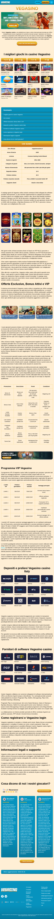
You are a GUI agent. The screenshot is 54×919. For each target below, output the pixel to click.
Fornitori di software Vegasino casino (13, 128)
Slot (46, 59)
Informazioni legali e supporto (11, 135)
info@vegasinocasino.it (47, 895)
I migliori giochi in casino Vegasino (13, 114)
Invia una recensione (44, 790)
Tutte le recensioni (27, 861)
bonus (3, 547)
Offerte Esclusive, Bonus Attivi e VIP (13, 121)
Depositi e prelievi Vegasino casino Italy (14, 125)
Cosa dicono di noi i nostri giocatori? (13, 139)
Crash (32, 59)
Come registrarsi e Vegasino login (12, 132)
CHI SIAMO (6, 118)
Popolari (6, 59)
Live (19, 59)
